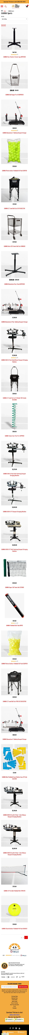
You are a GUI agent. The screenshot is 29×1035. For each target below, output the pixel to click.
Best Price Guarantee (14, 1004)
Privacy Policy (14, 999)
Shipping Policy (14, 998)
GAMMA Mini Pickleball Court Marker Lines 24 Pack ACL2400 (14, 778)
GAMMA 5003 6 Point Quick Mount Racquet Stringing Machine (14, 361)
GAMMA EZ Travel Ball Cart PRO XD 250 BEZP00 (14, 701)
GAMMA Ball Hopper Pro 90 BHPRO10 (14, 95)
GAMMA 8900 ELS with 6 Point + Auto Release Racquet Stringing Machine (14, 816)
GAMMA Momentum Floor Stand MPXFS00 (14, 284)
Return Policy (14, 1001)
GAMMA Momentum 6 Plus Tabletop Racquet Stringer (14, 322)
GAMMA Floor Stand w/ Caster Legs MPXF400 (14, 57)
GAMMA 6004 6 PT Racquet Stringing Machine (14, 512)
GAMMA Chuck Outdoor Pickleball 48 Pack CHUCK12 (14, 929)
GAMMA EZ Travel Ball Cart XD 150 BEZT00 (14, 208)
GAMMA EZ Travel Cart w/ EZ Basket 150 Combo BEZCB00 (14, 399)
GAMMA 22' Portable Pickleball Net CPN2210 (14, 891)
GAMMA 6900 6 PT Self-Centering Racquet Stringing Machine (14, 550)
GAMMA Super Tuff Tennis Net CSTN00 (14, 587)
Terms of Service (14, 1003)
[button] (14, 948)
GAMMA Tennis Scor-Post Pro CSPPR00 (14, 436)
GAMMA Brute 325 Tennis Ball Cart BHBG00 (14, 246)
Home (4, 11)
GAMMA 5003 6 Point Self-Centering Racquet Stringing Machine (14, 474)
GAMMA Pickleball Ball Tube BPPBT (14, 625)
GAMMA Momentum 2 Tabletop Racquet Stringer (14, 133)
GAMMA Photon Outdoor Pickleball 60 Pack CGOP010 (14, 664)
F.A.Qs (14, 1006)
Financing (14, 1008)
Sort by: (2, 16)
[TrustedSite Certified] (9, 1020)
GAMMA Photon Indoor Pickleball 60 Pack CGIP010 (14, 171)
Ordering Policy (14, 996)
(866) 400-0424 (14, 1015)
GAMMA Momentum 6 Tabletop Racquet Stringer (14, 739)
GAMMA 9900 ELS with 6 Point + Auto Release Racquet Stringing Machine (14, 854)
